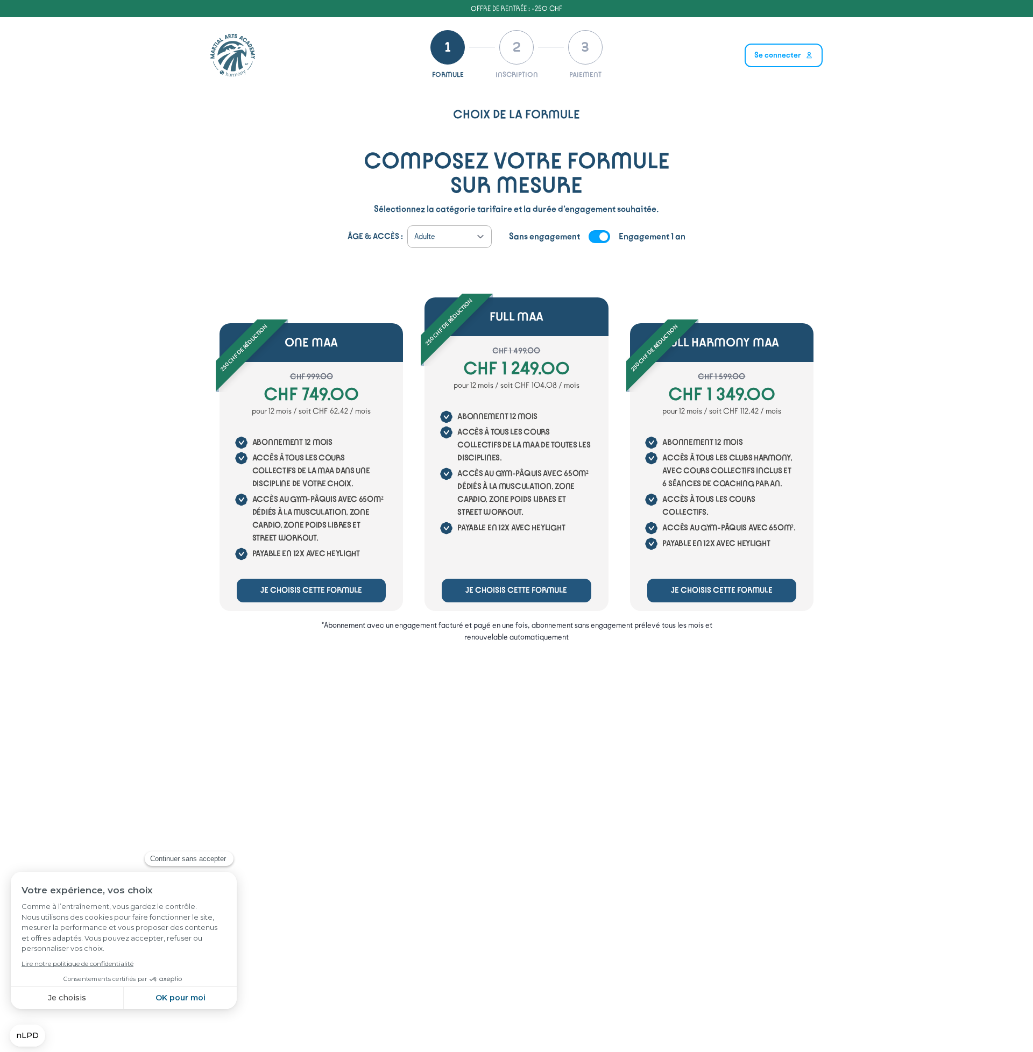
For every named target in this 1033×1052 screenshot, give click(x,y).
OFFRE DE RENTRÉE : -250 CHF (516, 8)
